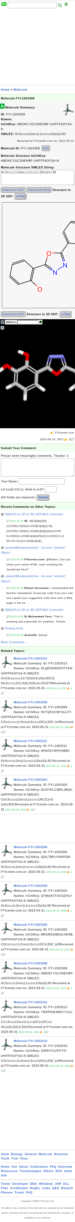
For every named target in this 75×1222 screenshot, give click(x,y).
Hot (14, 1166)
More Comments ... (14, 642)
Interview (65, 1166)
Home (5, 89)
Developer (20, 1183)
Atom (5, 1154)
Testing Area (14, 628)
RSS (59, 1171)
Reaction (61, 1154)
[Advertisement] (37, 47)
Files (4, 1188)
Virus (24, 1158)
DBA (33, 1183)
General (31, 1154)
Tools (5, 1158)
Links (46, 1188)
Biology (17, 1154)
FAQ (53, 1166)
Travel (19, 1192)
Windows (46, 1183)
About (23, 1166)
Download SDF (13, 189)
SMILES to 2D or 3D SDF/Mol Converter (34, 514)
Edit (46, 148)
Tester (6, 1183)
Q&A (55, 1188)
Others (48, 1171)
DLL (66, 1183)
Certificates (19, 1188)
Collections (39, 1166)
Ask (4, 1175)
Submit (43, 497)
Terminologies (30, 1171)
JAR (58, 1183)
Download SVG (39, 189)
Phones (7, 1192)
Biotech (67, 1188)
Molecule (20, 89)
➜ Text (20, 196)
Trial (14, 1158)
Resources (9, 1171)
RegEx (35, 1188)
